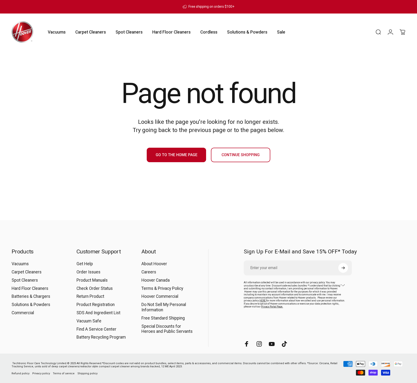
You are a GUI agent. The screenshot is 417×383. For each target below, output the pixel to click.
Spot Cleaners (25, 280)
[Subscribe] (343, 268)
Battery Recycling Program (101, 337)
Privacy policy (41, 373)
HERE (262, 300)
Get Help (84, 263)
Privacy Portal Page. (272, 306)
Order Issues (88, 272)
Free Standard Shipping (163, 318)
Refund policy (20, 373)
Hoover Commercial (159, 296)
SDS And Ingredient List (98, 312)
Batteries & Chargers (31, 296)
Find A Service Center (96, 329)
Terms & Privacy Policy (162, 288)
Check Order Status (94, 288)
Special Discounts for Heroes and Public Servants (167, 329)
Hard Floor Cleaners (30, 288)
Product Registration (95, 304)
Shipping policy (87, 373)
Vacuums (20, 263)
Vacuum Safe (88, 321)
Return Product (90, 296)
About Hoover (154, 263)
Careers (148, 272)
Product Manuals (92, 280)
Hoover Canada (155, 280)
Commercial (23, 312)
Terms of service (64, 373)
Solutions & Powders (31, 304)
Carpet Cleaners (27, 272)
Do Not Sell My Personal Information (163, 307)
